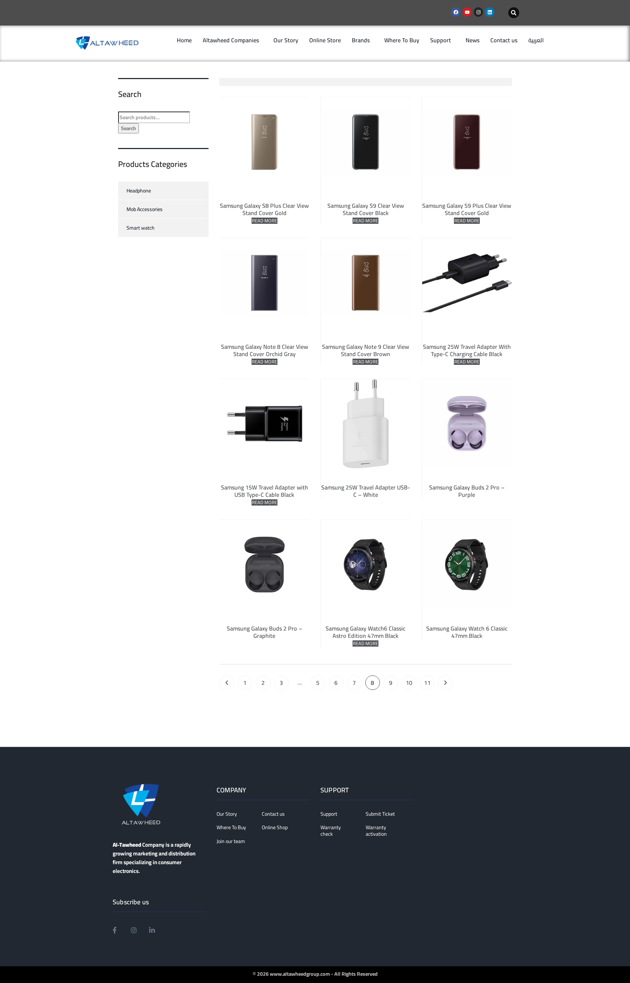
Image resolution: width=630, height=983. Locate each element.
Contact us (503, 40)
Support (440, 40)
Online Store (325, 40)
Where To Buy (401, 40)
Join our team (231, 841)
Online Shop (275, 827)
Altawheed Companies (231, 40)
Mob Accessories (145, 209)
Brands (361, 40)
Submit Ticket (380, 814)
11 (427, 682)
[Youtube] (467, 12)
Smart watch (141, 228)
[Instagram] (478, 12)
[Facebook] (455, 12)
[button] (513, 12)
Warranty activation (376, 830)
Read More (264, 221)
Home (184, 40)
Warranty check (330, 830)
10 (409, 682)
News (472, 40)
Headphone (139, 190)
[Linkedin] (489, 12)
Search (128, 128)
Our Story (285, 40)
